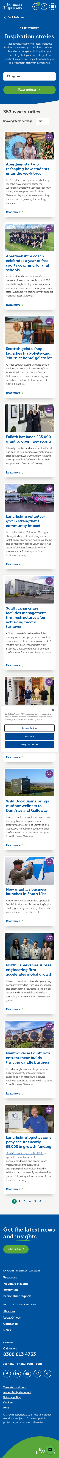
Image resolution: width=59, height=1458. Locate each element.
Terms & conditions (14, 1387)
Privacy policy (12, 1397)
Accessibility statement (17, 1392)
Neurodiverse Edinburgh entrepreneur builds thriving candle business (28, 1058)
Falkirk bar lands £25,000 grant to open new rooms (28, 439)
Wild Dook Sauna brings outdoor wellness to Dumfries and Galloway (27, 806)
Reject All (29, 736)
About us (9, 1311)
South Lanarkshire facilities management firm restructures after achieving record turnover (26, 617)
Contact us (10, 1323)
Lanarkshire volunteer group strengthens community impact (25, 521)
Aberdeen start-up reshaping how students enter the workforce (27, 169)
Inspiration (10, 1290)
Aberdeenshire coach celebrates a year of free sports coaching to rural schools (27, 263)
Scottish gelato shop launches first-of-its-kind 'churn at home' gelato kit (29, 353)
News (7, 1330)
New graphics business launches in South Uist (26, 891)
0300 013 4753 (19, 1354)
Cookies (8, 1402)
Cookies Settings (29, 728)
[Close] (53, 709)
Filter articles (27, 89)
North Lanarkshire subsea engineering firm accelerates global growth (29, 970)
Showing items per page (17, 121)
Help (6, 1407)
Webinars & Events (15, 1283)
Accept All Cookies (29, 744)
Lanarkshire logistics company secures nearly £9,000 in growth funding (29, 1142)
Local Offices (12, 1317)
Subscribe (14, 1249)
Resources (10, 1277)
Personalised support (17, 1296)
